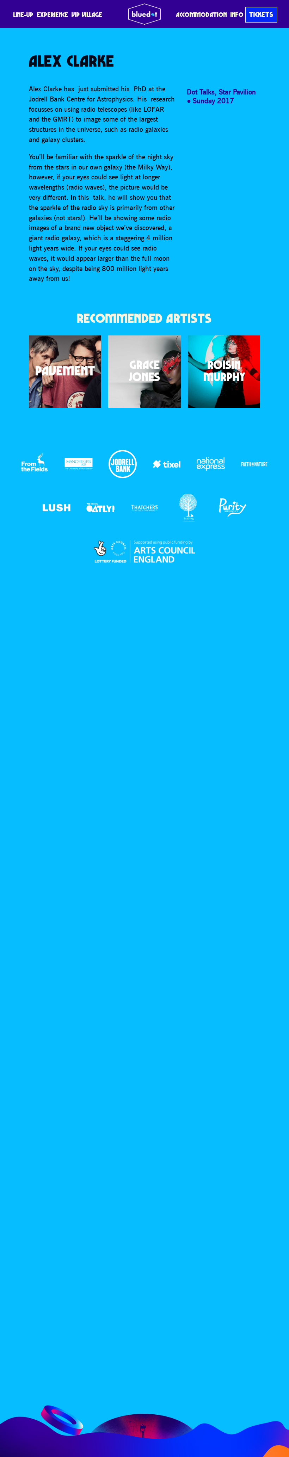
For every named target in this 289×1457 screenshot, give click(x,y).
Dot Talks (201, 91)
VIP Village (87, 14)
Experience (52, 14)
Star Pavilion (237, 91)
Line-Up (23, 14)
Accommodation (201, 14)
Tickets (261, 14)
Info (237, 14)
